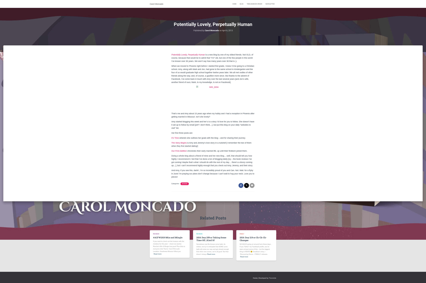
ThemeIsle (272, 278)
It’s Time (175, 138)
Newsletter (270, 4)
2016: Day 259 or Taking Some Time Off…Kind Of (211, 239)
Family (242, 234)
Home (234, 4)
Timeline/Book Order (254, 4)
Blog (241, 4)
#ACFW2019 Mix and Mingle (167, 237)
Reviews (184, 183)
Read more (158, 254)
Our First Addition (179, 151)
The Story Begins (179, 143)
